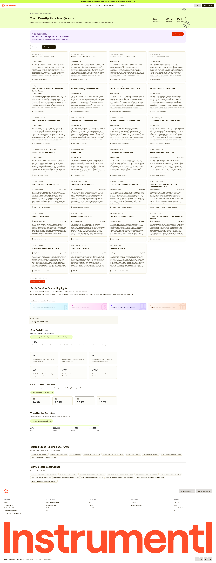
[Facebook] (197, 559)
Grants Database (108, 5)
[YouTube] (206, 559)
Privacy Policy (29, 559)
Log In (197, 5)
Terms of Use (38, 559)
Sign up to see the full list (37, 282)
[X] (201, 559)
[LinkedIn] (210, 559)
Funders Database (186, 491)
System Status (48, 559)
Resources (121, 5)
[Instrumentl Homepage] (9, 5)
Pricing (98, 5)
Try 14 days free (208, 5)
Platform (88, 5)
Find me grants (179, 34)
